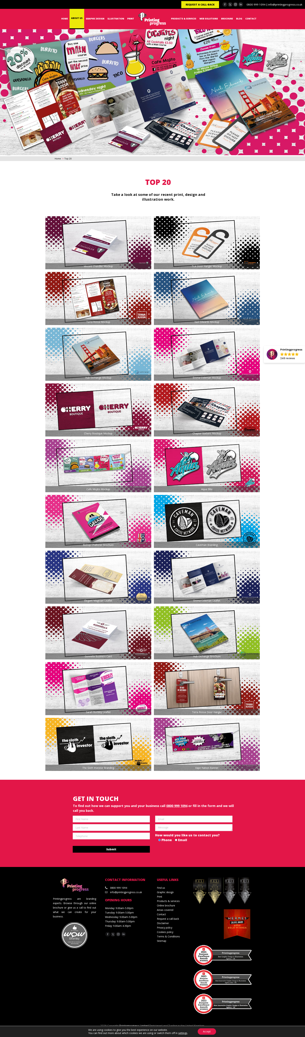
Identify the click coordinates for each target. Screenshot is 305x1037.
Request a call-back (168, 918)
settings (182, 1033)
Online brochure (166, 905)
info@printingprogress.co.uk (285, 4)
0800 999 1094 (256, 4)
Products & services (168, 901)
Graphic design (165, 892)
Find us (161, 887)
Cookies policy (165, 932)
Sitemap (161, 941)
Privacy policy (164, 927)
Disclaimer (163, 923)
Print (159, 896)
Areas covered (165, 910)
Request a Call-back (200, 4)
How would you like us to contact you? (187, 835)
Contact (161, 914)
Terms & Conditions (168, 936)
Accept (207, 1031)
